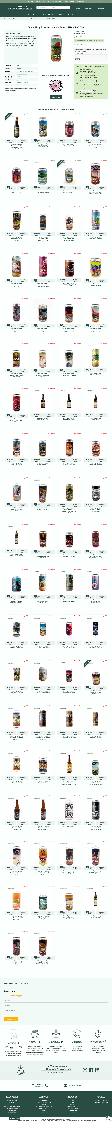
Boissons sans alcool (72, 1106)
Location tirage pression (100, 1100)
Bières (34, 14)
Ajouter (95, 202)
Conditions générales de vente (44, 1106)
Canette (19, 68)
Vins (29, 14)
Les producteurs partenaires (43, 1102)
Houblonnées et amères (80, 31)
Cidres (60, 14)
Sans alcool (52, 14)
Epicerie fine (69, 14)
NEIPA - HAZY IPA (22, 74)
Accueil (6, 18)
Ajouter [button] (16, 155)
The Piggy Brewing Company (25, 71)
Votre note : (6, 996)
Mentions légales (43, 1108)
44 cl (18, 65)
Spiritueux (42, 14)
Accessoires (79, 14)
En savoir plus (56, 97)
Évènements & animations (101, 1102)
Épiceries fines (73, 1110)
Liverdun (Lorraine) (22, 82)
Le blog (44, 1104)
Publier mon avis (11, 1019)
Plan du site (44, 1112)
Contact (44, 1110)
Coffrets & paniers (73, 1108)
